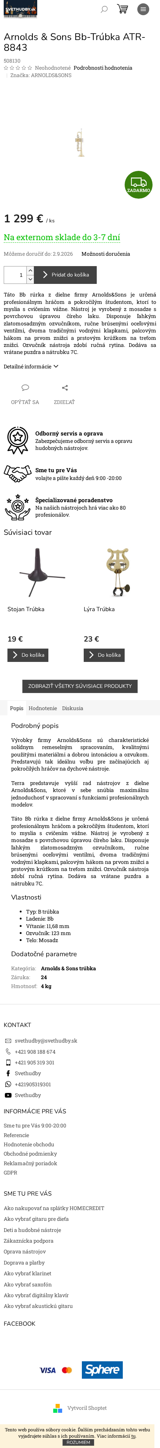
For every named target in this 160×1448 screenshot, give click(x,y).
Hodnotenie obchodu (29, 1144)
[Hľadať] (104, 9)
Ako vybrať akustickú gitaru (38, 1305)
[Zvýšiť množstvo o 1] (30, 270)
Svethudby (28, 1073)
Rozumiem (78, 1442)
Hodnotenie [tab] (43, 708)
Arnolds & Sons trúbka (68, 968)
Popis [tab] (16, 708)
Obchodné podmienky (30, 1153)
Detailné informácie (27, 366)
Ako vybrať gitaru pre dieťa (36, 1218)
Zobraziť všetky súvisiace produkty (80, 686)
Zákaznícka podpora (29, 1240)
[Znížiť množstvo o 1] (30, 279)
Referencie (16, 1135)
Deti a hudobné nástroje (32, 1229)
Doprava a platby (24, 1262)
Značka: (40, 75)
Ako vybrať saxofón (28, 1284)
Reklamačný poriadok (30, 1163)
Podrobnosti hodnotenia (103, 67)
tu (133, 1436)
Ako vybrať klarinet (27, 1273)
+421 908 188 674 (35, 1051)
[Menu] (143, 9)
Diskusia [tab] (72, 708)
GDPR (10, 1172)
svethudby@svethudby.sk (46, 1040)
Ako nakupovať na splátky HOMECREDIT (54, 1208)
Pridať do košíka (70, 274)
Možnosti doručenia (105, 253)
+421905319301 (33, 1084)
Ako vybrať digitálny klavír (36, 1295)
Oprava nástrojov (25, 1251)
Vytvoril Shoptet (87, 1407)
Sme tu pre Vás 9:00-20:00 (35, 1125)
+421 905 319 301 (34, 1062)
